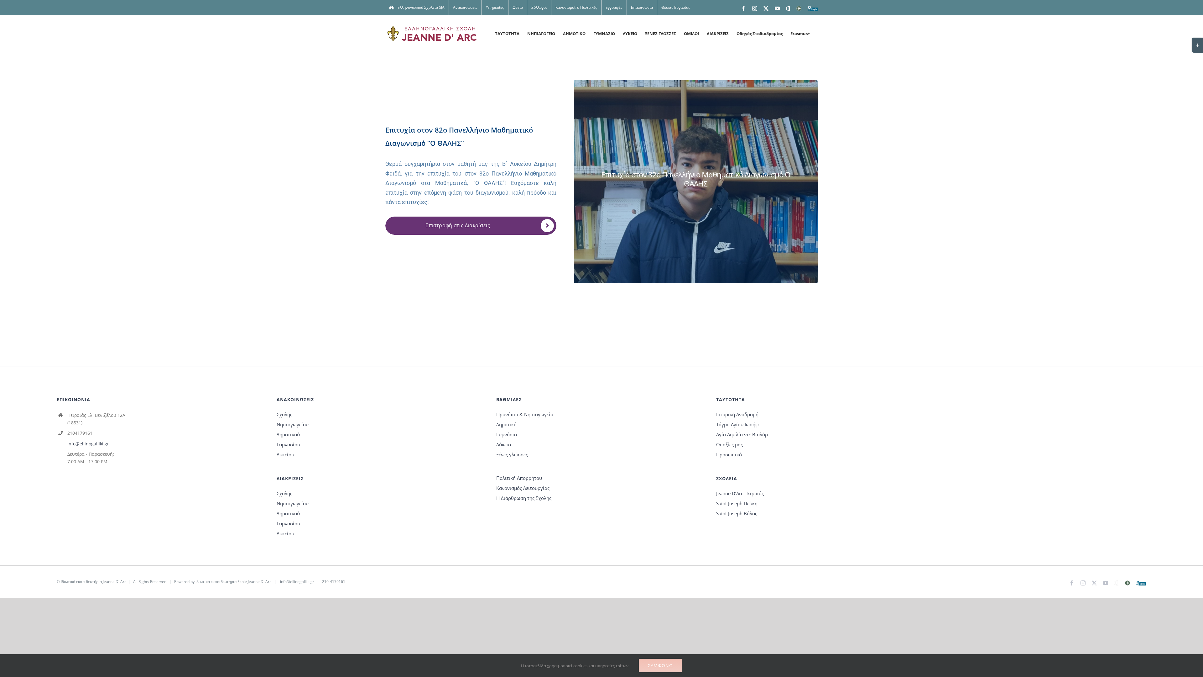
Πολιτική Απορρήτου (519, 478)
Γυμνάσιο (506, 434)
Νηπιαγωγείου (293, 424)
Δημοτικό (506, 424)
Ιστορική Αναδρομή (737, 414)
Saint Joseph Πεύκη (737, 503)
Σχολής (284, 414)
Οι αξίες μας (729, 444)
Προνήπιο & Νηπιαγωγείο (524, 414)
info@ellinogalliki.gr (88, 444)
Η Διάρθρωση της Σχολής (523, 498)
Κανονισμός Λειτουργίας (522, 488)
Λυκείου (285, 454)
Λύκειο (503, 444)
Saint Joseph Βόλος (736, 513)
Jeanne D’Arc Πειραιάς (740, 493)
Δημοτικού (288, 434)
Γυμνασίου (288, 444)
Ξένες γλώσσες (512, 454)
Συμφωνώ (660, 666)
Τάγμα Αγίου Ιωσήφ (737, 424)
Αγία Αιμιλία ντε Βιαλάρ (742, 434)
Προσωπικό (729, 454)
